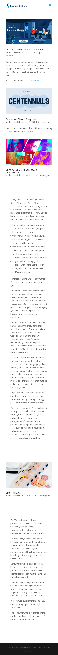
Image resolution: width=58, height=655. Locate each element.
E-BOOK (29, 131)
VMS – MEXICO (13, 492)
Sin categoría (43, 122)
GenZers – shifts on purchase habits (25, 49)
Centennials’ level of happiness (22, 119)
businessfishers (16, 52)
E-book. (35, 80)
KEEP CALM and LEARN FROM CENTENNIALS (21, 171)
